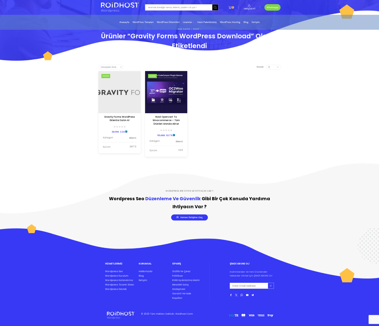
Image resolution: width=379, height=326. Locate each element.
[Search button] (215, 7)
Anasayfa (124, 22)
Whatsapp (272, 7)
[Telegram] (252, 295)
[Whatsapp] (241, 295)
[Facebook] (231, 295)
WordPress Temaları (143, 22)
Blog (246, 22)
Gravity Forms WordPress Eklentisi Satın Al (119, 118)
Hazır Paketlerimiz (207, 22)
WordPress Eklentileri (168, 22)
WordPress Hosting (230, 22)
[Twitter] (236, 295)
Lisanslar (187, 22)
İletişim (256, 22)
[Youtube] (247, 295)
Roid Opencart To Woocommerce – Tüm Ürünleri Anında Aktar (166, 120)
